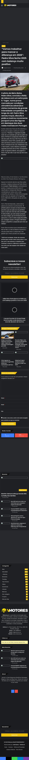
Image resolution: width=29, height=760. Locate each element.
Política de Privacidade (19, 747)
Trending (4, 579)
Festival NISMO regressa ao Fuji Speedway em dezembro (19, 509)
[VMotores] (10, 5)
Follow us (5, 638)
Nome (3, 398)
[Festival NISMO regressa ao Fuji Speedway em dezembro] (5, 511)
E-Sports (4, 596)
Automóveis (5, 586)
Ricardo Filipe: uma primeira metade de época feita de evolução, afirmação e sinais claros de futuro (21, 343)
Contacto (10, 747)
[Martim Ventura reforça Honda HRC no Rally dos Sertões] (5, 653)
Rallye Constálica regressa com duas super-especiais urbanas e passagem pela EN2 (7, 343)
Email (3, 404)
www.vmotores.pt (17, 633)
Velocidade (5, 571)
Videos (3, 584)
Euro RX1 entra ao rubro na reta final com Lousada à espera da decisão (18, 503)
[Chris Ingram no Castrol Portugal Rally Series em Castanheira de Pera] (7, 355)
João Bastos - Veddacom (19, 744)
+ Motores (4, 574)
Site (2, 411)
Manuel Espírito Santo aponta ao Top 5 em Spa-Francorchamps (18, 517)
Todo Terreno (5, 581)
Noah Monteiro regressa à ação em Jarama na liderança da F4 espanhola (18, 525)
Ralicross (4, 591)
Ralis (7, 42)
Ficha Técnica (19, 749)
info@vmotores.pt (16, 632)
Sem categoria (5, 594)
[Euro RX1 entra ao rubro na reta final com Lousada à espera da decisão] (5, 503)
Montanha (4, 576)
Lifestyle (4, 589)
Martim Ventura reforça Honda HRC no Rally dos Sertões (14, 495)
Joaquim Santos (7, 67)
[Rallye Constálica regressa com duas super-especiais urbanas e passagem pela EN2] (7, 335)
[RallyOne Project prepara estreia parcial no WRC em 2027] (21, 355)
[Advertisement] (14, 23)
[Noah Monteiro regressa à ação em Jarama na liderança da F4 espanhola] (5, 525)
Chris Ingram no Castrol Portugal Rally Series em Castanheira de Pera (7, 363)
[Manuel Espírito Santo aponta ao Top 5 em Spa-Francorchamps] (5, 518)
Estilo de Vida (5, 599)
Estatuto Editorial (11, 749)
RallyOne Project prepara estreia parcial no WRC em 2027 (20, 363)
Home (4, 42)
